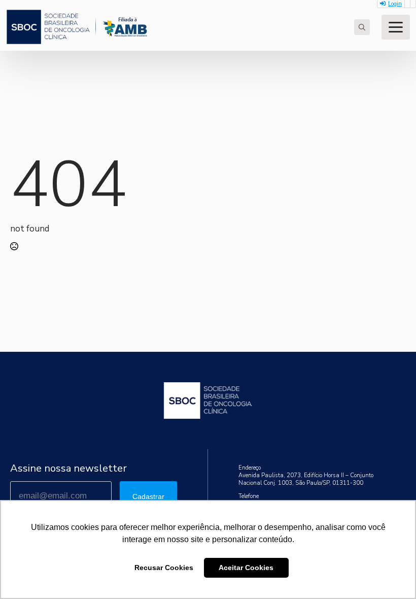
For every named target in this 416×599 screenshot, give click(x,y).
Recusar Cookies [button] (163, 567)
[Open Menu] (396, 27)
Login (395, 4)
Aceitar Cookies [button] (246, 567)
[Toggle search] (362, 27)
